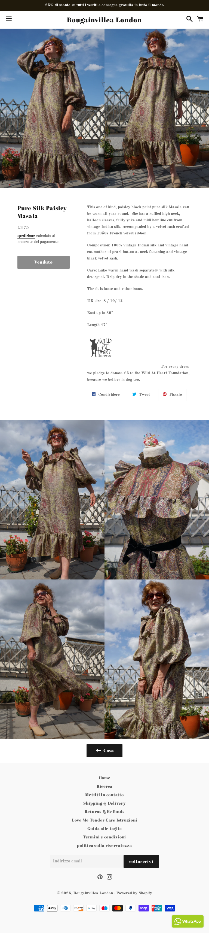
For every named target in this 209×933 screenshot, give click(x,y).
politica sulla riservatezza (104, 845)
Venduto (43, 262)
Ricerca (104, 786)
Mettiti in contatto (104, 794)
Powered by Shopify (134, 893)
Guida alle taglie (104, 828)
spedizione (26, 236)
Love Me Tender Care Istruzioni (104, 820)
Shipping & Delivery (104, 803)
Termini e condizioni (104, 837)
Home (104, 777)
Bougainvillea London (104, 19)
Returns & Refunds (105, 811)
